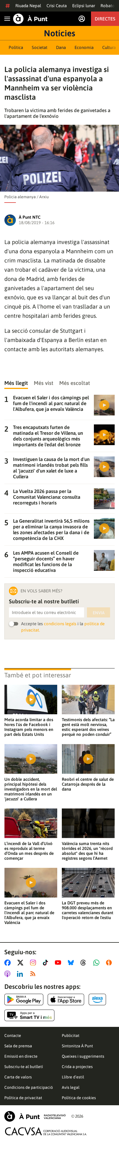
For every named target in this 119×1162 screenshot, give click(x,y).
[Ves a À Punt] (30, 19)
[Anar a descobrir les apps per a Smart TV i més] (29, 1015)
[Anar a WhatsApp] (97, 962)
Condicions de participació (28, 1087)
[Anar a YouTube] (59, 962)
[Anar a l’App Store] (66, 999)
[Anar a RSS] (34, 973)
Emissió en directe (21, 1056)
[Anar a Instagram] (34, 962)
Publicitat (70, 1035)
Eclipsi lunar (83, 5)
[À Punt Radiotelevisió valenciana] (35, 1116)
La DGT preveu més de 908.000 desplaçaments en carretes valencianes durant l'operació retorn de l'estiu (87, 910)
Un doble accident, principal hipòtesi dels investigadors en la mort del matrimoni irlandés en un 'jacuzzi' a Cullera (30, 789)
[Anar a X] (21, 962)
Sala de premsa (18, 1046)
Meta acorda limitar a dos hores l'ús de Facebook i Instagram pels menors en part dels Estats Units (28, 727)
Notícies (59, 33)
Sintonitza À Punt (77, 1046)
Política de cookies (79, 1097)
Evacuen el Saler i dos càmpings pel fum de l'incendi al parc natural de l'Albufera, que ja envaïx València (29, 912)
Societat (39, 47)
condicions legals (60, 623)
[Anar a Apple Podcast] (8, 973)
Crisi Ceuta (57, 5)
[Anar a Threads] (85, 962)
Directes (105, 18)
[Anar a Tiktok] (47, 962)
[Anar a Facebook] (8, 962)
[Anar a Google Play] (23, 999)
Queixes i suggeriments (83, 1056)
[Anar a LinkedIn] (21, 973)
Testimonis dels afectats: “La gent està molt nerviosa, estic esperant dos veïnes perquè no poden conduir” (88, 727)
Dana (61, 47)
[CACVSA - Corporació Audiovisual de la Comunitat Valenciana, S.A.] (46, 1131)
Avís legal (70, 1087)
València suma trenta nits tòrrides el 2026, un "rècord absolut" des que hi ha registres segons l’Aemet (87, 851)
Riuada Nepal (28, 5)
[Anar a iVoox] (110, 962)
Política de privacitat (23, 1097)
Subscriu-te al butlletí (23, 1066)
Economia (84, 47)
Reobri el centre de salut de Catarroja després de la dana (88, 784)
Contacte (12, 1035)
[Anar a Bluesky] (72, 962)
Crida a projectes (77, 1066)
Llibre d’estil (73, 1077)
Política (16, 47)
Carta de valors (18, 1077)
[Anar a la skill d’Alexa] (97, 999)
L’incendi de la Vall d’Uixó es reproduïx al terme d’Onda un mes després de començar (29, 851)
